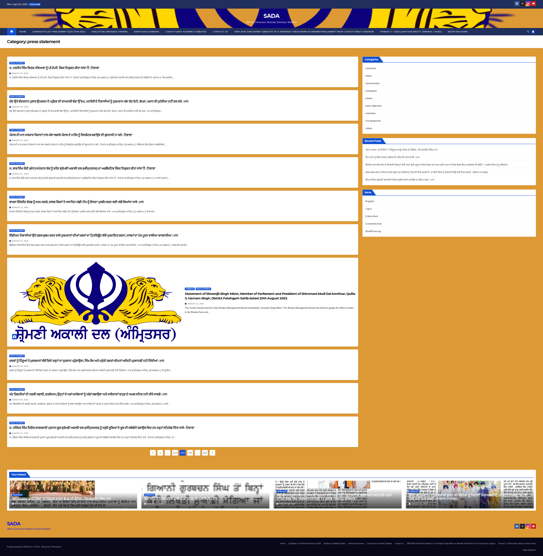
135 (190, 452)
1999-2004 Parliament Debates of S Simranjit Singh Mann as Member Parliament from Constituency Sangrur (304, 31)
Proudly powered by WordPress (20, 547)
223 (205, 452)
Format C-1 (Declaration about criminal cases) (411, 31)
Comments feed (373, 224)
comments (190, 289)
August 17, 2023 (20, 433)
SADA (271, 15)
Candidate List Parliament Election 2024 (59, 31)
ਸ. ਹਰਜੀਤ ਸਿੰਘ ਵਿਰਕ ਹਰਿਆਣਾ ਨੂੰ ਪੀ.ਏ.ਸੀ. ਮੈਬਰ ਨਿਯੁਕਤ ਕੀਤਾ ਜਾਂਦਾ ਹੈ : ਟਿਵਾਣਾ (54, 68)
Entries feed (371, 216)
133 (175, 452)
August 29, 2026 (23, 504)
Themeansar (56, 547)
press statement (17, 63)
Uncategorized (373, 121)
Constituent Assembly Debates (185, 31)
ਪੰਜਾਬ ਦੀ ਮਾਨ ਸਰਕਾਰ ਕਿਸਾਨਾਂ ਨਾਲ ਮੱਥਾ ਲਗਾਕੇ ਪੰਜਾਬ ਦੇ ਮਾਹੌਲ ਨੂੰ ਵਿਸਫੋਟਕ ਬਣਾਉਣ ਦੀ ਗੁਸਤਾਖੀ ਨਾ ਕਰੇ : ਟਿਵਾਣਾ (70, 135)
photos (368, 98)
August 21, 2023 (20, 174)
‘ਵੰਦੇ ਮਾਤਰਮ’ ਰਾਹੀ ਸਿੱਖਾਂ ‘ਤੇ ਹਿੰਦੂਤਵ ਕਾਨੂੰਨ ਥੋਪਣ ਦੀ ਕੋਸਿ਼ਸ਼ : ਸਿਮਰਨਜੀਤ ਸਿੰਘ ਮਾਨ (401, 150)
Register (369, 201)
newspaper (371, 91)
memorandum (372, 83)
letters (368, 76)
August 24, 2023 (20, 73)
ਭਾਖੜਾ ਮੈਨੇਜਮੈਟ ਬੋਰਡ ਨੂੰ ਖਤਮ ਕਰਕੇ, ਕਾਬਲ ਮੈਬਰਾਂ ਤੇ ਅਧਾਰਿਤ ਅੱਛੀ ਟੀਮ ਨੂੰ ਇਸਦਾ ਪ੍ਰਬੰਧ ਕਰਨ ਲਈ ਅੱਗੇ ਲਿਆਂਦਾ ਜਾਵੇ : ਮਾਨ (76, 202)
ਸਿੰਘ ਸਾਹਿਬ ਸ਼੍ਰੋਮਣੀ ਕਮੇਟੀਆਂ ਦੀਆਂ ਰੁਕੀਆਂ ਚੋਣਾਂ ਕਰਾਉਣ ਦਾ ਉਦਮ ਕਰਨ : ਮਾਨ (399, 180)
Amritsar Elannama (146, 31)
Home (22, 31)
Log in (368, 209)
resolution (370, 113)
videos (368, 128)
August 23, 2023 (20, 140)
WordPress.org (373, 231)
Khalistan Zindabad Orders (110, 31)
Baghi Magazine (457, 31)
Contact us (220, 31)
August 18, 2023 (20, 366)
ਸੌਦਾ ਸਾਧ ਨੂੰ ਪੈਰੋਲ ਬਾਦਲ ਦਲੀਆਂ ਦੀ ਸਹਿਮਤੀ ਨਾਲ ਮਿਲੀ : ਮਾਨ (392, 157)
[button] (528, 31)
